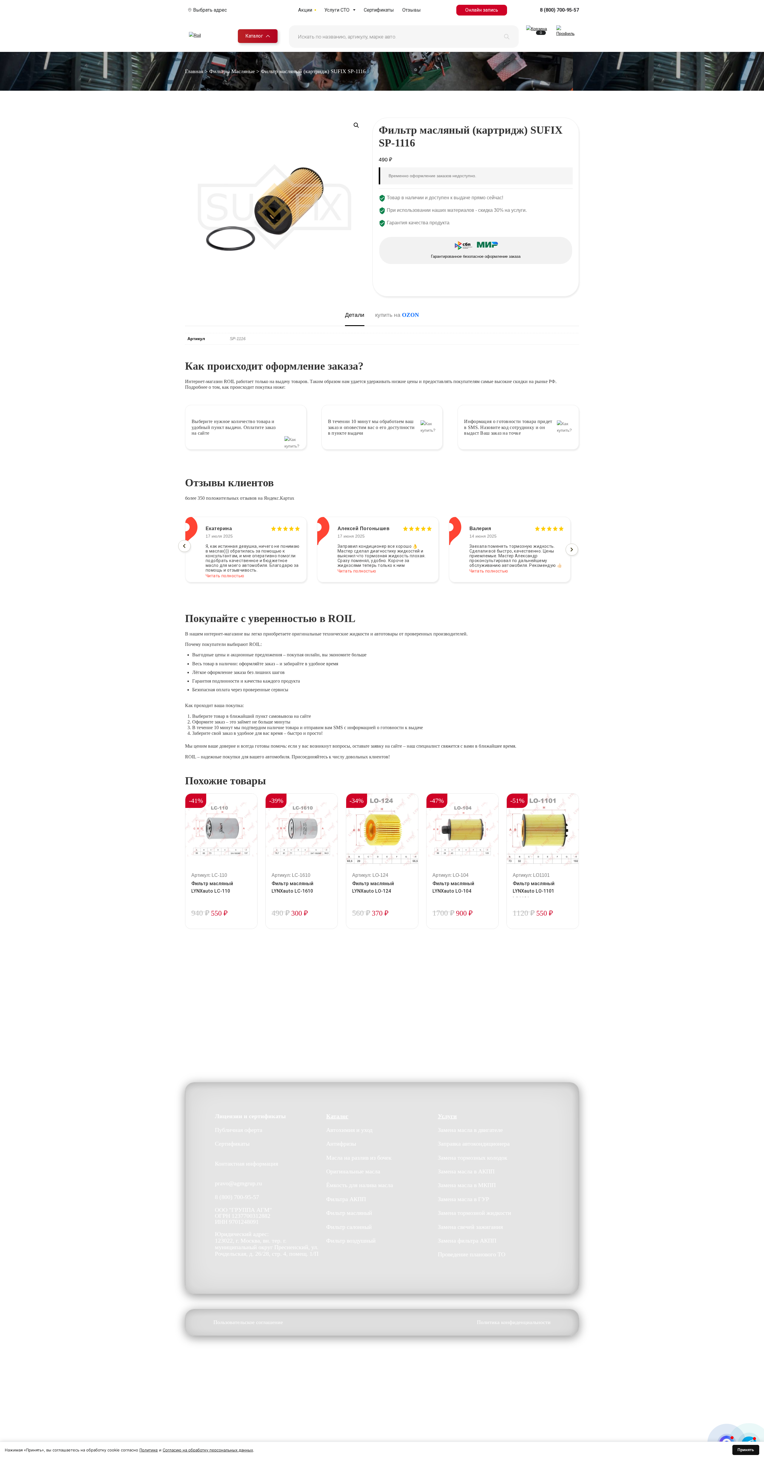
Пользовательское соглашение (248, 1322)
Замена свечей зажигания (470, 1227)
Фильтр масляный (349, 1212)
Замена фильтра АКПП (467, 1240)
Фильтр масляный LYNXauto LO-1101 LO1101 (533, 891)
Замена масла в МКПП (467, 1185)
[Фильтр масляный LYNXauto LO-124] (382, 829)
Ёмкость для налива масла (359, 1185)
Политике (148, 1450)
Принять (745, 1449)
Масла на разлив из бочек (359, 1157)
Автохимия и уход (349, 1130)
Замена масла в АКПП (466, 1171)
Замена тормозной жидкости (474, 1212)
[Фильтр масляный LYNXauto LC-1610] (302, 829)
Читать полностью (225, 571)
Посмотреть (221, 928)
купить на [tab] (397, 315)
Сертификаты (379, 10)
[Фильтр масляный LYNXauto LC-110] (221, 829)
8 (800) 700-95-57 (559, 10)
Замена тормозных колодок (472, 1157)
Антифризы (341, 1143)
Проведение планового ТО (471, 1254)
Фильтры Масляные (232, 71)
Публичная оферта (238, 1130)
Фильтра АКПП (346, 1199)
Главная (194, 71)
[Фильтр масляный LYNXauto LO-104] (462, 829)
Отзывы (411, 10)
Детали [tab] (354, 315)
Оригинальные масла (353, 1171)
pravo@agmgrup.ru (238, 1183)
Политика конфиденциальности (514, 1322)
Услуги (447, 1116)
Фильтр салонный (349, 1227)
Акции (305, 10)
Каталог (254, 36)
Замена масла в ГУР (463, 1199)
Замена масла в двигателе (470, 1130)
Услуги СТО (336, 10)
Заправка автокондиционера (474, 1143)
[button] (356, 125)
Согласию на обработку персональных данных (208, 1450)
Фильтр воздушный (351, 1240)
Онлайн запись (481, 10)
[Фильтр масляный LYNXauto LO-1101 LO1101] (543, 829)
